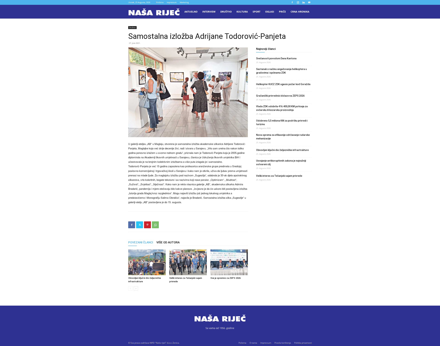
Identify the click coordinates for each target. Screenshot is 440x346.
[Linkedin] (303, 2)
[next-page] (136, 288)
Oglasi (269, 11)
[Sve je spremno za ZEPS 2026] (229, 262)
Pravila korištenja (282, 342)
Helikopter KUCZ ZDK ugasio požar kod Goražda (283, 84)
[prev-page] (130, 288)
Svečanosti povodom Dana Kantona (276, 58)
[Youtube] (309, 2)
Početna (159, 2)
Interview (209, 11)
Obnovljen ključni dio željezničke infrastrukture (282, 150)
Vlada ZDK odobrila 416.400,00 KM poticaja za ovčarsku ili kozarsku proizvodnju (282, 108)
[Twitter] (139, 224)
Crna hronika (300, 11)
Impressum (172, 2)
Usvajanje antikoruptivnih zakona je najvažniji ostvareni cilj (281, 162)
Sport (256, 11)
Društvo (226, 11)
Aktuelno (190, 11)
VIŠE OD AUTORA (168, 242)
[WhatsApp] (155, 224)
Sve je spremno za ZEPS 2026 (225, 278)
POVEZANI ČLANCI (140, 242)
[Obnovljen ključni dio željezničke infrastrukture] (147, 262)
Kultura (242, 11)
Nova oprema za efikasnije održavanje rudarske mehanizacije (283, 137)
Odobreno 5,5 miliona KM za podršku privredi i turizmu (281, 122)
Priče (282, 11)
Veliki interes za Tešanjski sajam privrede (279, 175)
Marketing (184, 2)
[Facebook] (292, 2)
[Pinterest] (147, 224)
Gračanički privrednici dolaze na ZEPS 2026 (280, 95)
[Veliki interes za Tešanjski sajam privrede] (188, 262)
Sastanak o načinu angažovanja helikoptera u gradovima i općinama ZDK (281, 71)
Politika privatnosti (303, 342)
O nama (253, 342)
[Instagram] (297, 2)
